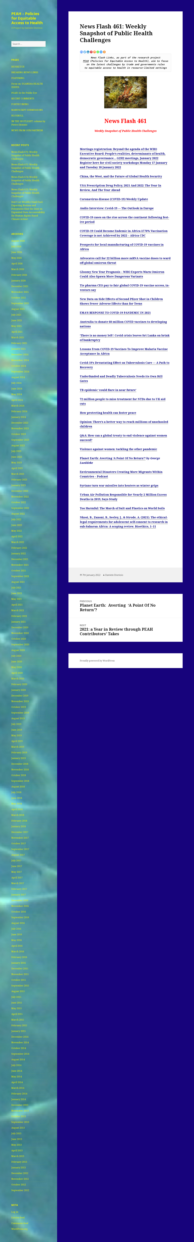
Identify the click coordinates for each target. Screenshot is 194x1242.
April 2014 (17, 1082)
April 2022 (17, 536)
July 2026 (16, 246)
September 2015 (20, 985)
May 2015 (16, 1008)
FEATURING (17, 78)
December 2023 (19, 422)
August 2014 (18, 1059)
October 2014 (18, 1048)
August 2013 (18, 1127)
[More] (104, 52)
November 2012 (20, 1178)
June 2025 (16, 320)
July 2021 (16, 587)
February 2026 (19, 274)
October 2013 (18, 1116)
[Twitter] (84, 52)
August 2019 (18, 718)
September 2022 (20, 508)
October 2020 (18, 638)
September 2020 (20, 644)
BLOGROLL (17, 115)
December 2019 (19, 695)
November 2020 (20, 633)
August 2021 (18, 581)
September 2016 (20, 917)
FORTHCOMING (20, 104)
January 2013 (18, 1167)
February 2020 (19, 684)
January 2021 (18, 621)
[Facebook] (81, 52)
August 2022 (18, 513)
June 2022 (16, 525)
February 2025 (19, 343)
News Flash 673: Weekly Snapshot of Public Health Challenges (25, 193)
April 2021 (17, 604)
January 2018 (18, 826)
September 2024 (20, 371)
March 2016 (17, 951)
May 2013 (16, 1144)
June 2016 (16, 934)
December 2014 (19, 1036)
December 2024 (19, 354)
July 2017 (16, 860)
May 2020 (16, 667)
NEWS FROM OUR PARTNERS (27, 130)
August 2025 (18, 309)
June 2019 (16, 729)
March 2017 (17, 883)
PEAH (86, 61)
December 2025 (19, 286)
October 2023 (18, 434)
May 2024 (16, 394)
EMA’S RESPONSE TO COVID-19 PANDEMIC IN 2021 (115, 313)
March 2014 (17, 1087)
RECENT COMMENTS (22, 98)
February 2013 (19, 1161)
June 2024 (16, 388)
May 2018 (16, 803)
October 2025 (18, 297)
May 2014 (16, 1076)
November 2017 (20, 837)
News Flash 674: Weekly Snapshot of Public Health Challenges (25, 180)
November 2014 (20, 1042)
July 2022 (16, 519)
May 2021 (16, 599)
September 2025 (20, 303)
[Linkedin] (88, 52)
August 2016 (18, 923)
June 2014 (16, 1070)
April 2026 (17, 263)
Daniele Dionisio (114, 575)
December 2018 (19, 763)
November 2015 (20, 974)
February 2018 (19, 820)
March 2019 (17, 746)
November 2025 (20, 292)
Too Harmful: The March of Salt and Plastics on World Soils (122, 508)
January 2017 (18, 894)
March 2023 (17, 473)
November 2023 (20, 428)
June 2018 (16, 798)
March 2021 (17, 610)
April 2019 (17, 741)
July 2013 (16, 1133)
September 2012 (20, 1190)
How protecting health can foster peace (108, 413)
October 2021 (18, 570)
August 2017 (18, 854)
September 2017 (20, 849)
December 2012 (19, 1173)
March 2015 (17, 1019)
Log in (14, 1211)
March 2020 (17, 678)
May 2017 (16, 871)
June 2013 (16, 1139)
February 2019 (19, 752)
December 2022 (19, 491)
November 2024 (20, 360)
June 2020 (16, 661)
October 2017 (18, 843)
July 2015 (16, 997)
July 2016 (16, 928)
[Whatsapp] (97, 52)
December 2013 (19, 1105)
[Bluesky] (101, 52)
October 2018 (18, 775)
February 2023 (19, 479)
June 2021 (16, 593)
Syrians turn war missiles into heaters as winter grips (119, 485)
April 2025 (17, 331)
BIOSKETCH (17, 66)
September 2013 (20, 1122)
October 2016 (18, 911)
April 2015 (17, 1014)
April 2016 (17, 945)
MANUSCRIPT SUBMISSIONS (27, 109)
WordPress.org (19, 1228)
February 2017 (19, 888)
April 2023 (17, 468)
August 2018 (18, 786)
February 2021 (19, 616)
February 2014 (19, 1093)
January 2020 (18, 690)
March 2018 (17, 815)
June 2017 (16, 866)
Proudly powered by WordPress (97, 660)
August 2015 (18, 991)
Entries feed (18, 1217)
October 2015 (18, 979)
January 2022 (18, 553)
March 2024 (17, 405)
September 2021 (20, 576)
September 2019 (20, 712)
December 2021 (19, 559)
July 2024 (16, 382)
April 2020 (17, 672)
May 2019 (16, 735)
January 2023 (18, 485)
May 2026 (16, 257)
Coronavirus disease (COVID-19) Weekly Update (114, 199)
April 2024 (17, 400)
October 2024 (18, 365)
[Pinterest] (91, 52)
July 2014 (16, 1065)
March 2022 (17, 542)
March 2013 (17, 1156)
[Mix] (94, 52)
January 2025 (18, 348)
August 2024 (18, 377)
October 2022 (18, 502)
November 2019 (20, 701)
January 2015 (18, 1031)
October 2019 (18, 707)
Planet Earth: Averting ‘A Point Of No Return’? (113, 458)
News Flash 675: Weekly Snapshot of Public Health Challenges (25, 168)
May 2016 (16, 940)
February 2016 (19, 957)
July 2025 (16, 314)
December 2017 (19, 832)
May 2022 (16, 530)
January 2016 (18, 962)
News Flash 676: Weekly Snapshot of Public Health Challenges (25, 155)
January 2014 (18, 1099)
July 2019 (16, 724)
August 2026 (18, 240)
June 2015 (16, 1002)
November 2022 (20, 496)
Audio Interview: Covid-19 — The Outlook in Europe (117, 208)
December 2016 (19, 900)
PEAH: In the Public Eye (24, 92)
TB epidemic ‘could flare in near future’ (108, 390)
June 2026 (16, 252)
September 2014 (20, 1053)
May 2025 (16, 326)
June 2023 (16, 456)
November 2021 (20, 564)
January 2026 (18, 280)
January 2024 (18, 417)
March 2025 (17, 337)
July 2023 (16, 451)
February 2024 (19, 411)
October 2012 (18, 1184)
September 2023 (20, 439)
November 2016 (20, 906)
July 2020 (16, 655)
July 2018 (16, 792)
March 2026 (17, 269)
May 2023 (16, 462)
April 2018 (17, 809)
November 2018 (20, 769)
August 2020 (18, 650)
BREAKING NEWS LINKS (24, 72)
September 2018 (20, 780)
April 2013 (17, 1150)
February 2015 (19, 1025)
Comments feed (19, 1223)
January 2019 (18, 758)
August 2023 (18, 445)
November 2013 (20, 1110)
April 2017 (17, 877)
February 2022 (19, 547)
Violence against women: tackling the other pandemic (118, 449)
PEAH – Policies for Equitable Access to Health (27, 18)
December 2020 (19, 627)
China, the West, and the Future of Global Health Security (121, 176)
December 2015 (19, 968)
